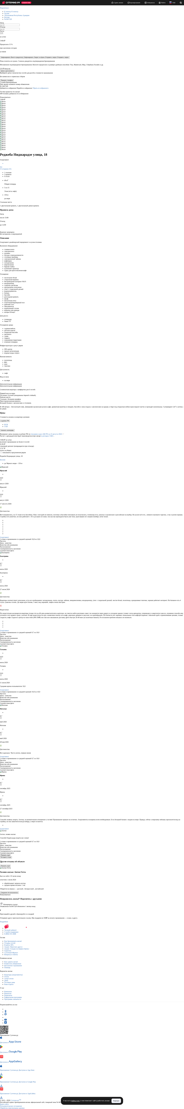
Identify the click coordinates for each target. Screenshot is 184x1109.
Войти (163, 3)
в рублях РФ (5, 421)
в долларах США (47, 436)
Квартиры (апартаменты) (13, 975)
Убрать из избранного (40, 88)
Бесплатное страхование (13, 966)
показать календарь (7, 430)
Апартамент (4, 537)
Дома (6, 980)
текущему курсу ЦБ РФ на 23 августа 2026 (46, 434)
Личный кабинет (10, 930)
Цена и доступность (7, 71)
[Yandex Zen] (5, 1023)
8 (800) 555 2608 (10, 934)
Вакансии (7, 993)
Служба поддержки (11, 932)
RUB (6, 424)
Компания (8, 991)
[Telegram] (5, 1009)
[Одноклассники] (5, 1012)
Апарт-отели (9, 978)
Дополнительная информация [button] (11, 384)
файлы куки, (75, 1101)
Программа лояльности (12, 999)
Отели (6, 977)
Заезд (2, 23)
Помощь (7, 967)
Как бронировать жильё (13, 941)
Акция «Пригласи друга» (13, 947)
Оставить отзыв (6, 857)
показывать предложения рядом (14, 452)
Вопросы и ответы (11, 954)
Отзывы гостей (9, 943)
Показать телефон (7, 80)
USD (6, 426)
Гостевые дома (9, 982)
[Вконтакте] (5, 1017)
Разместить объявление (12, 964)
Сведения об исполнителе (9, 892)
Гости (2, 31)
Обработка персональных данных (12, 1108)
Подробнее (4, 922)
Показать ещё (5, 855)
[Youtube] (5, 1020)
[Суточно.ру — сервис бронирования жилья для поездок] (11, 2)
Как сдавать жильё (11, 962)
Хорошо (116, 1101)
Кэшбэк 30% (8, 945)
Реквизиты (8, 995)
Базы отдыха (8, 984)
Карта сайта (4, 1104)
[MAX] (5, 1015)
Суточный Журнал (11, 953)
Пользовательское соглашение (11, 1106)
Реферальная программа (13, 997)
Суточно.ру (16, 1100)
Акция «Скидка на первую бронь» (16, 949)
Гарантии (7, 951)
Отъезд (2, 27)
